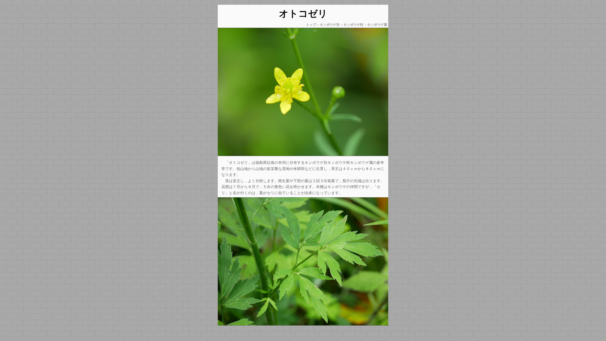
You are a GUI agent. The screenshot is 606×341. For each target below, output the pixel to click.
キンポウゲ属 (377, 25)
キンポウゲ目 (330, 25)
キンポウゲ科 (353, 25)
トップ (311, 25)
